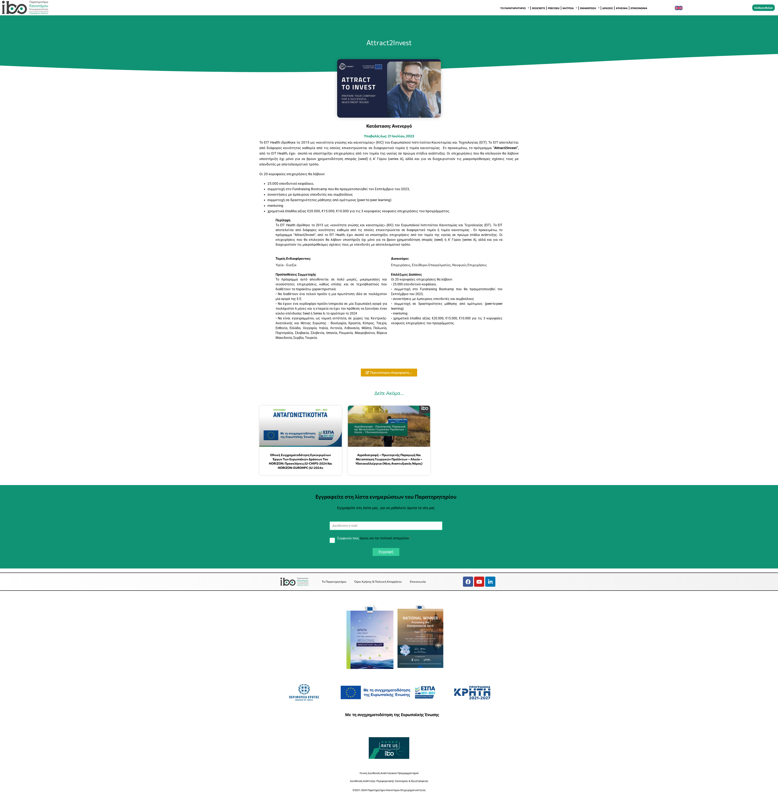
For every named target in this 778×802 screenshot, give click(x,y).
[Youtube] (479, 582)
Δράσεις (607, 8)
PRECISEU (554, 8)
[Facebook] (468, 582)
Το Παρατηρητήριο (513, 8)
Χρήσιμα (622, 8)
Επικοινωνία (639, 8)
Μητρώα (568, 8)
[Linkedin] (490, 582)
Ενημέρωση (588, 8)
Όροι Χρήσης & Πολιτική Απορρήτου (378, 581)
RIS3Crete (538, 8)
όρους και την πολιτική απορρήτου (384, 538)
